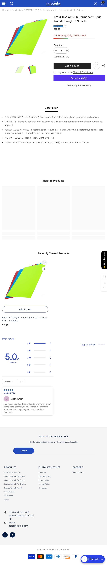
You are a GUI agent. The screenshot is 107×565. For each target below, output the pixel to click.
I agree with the (65, 72)
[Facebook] (5, 535)
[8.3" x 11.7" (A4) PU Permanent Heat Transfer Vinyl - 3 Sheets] (25, 282)
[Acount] (95, 3)
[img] (58, 25)
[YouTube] (12, 535)
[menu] (3, 3)
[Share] (102, 65)
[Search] (11, 3)
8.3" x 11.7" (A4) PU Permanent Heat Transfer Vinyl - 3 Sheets (24, 319)
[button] (39, 343)
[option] (25, 38)
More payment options (79, 85)
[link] (96, 65)
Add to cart (72, 66)
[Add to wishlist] (44, 262)
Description (51, 107)
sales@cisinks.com (18, 525)
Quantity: (58, 45)
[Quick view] (44, 269)
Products (16, 10)
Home (5, 10)
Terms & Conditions (83, 72)
